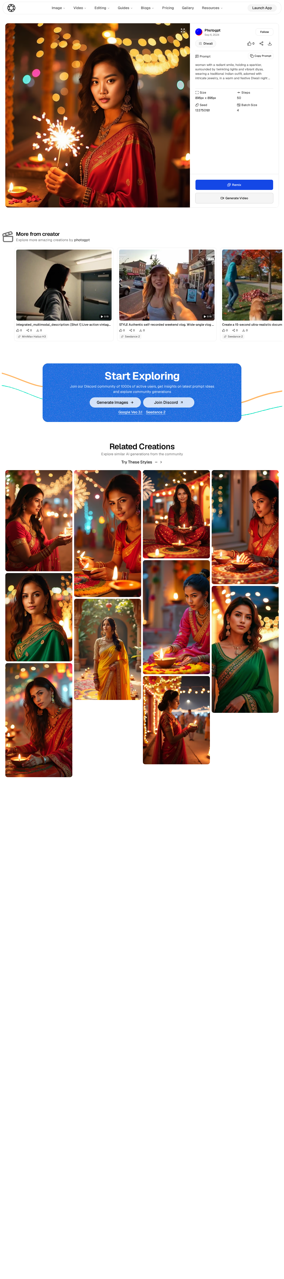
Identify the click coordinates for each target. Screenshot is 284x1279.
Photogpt (213, 30)
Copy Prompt (262, 56)
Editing (100, 8)
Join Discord (166, 402)
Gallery (188, 8)
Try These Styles (136, 462)
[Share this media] (261, 43)
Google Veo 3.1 (130, 412)
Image (57, 8)
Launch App (262, 8)
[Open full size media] (182, 30)
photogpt (82, 240)
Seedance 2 (156, 412)
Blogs (146, 8)
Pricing (168, 8)
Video (78, 8)
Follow (264, 32)
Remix (236, 185)
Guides (123, 8)
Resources (210, 8)
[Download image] (269, 43)
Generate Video (236, 198)
